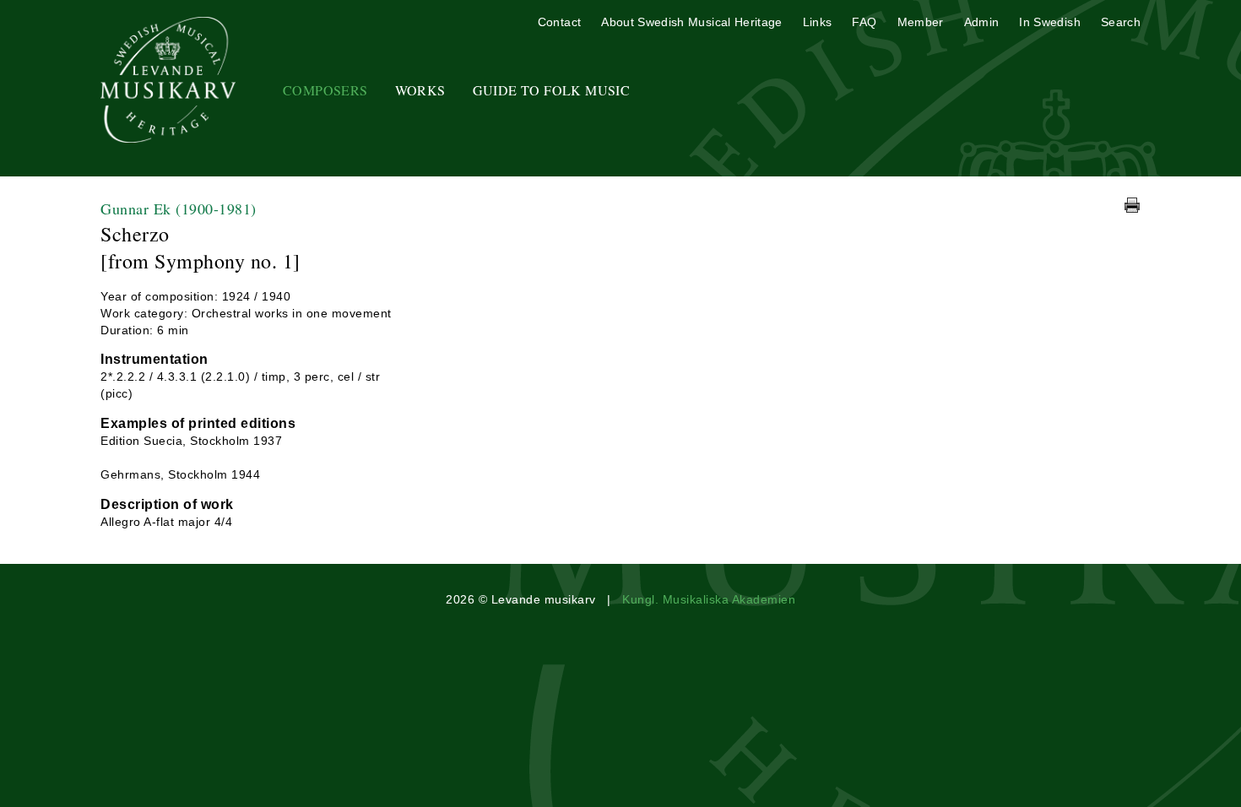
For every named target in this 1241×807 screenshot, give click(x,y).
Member (920, 22)
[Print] (1132, 205)
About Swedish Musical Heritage (692, 22)
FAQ (864, 22)
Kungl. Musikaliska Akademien (708, 599)
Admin (982, 22)
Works (420, 90)
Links (817, 22)
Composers (325, 90)
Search (1121, 22)
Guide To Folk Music (552, 90)
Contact (559, 22)
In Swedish (1050, 22)
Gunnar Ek (178, 208)
